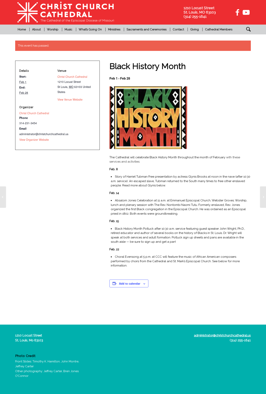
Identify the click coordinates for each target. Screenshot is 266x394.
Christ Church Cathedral (72, 77)
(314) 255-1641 (240, 340)
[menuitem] (22, 29)
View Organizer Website (34, 140)
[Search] (247, 29)
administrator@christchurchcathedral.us (222, 335)
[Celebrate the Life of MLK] (3, 197)
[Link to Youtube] (245, 12)
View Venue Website (70, 99)
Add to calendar (129, 283)
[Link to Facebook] (237, 12)
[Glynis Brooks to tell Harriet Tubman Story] (263, 197)
